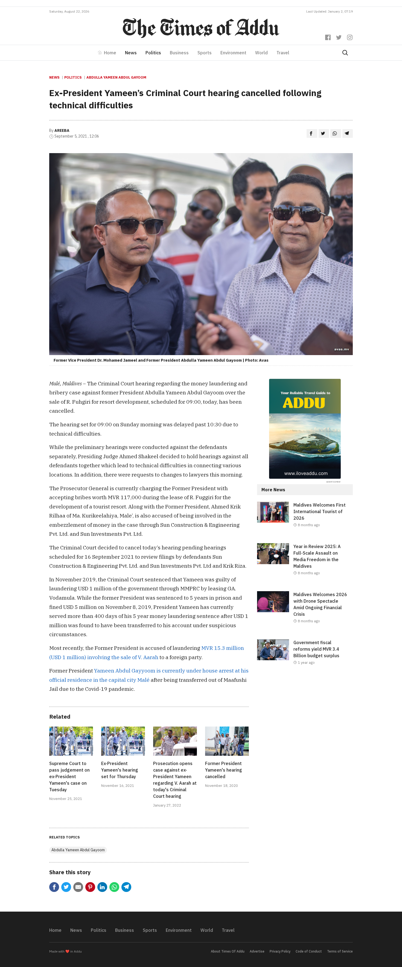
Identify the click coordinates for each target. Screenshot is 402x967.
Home (110, 52)
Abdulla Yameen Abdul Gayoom (116, 77)
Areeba (61, 130)
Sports (204, 52)
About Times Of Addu (227, 951)
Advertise (257, 951)
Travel (282, 52)
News (131, 52)
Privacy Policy (280, 951)
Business (179, 52)
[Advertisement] (305, 725)
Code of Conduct (309, 951)
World (261, 52)
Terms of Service (340, 951)
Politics (153, 52)
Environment (233, 52)
